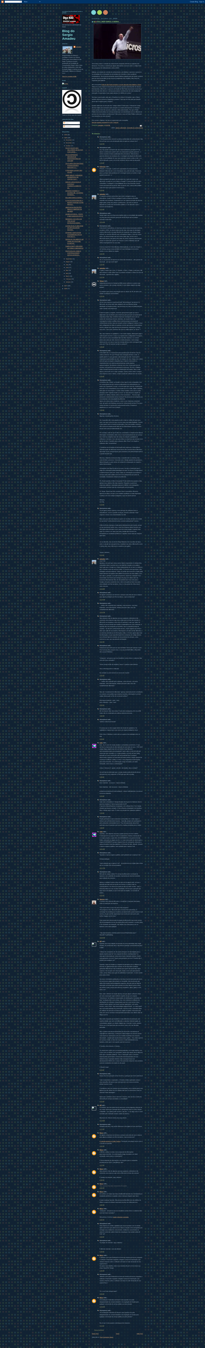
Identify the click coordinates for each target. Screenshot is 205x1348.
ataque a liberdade (121, 127)
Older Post (140, 1333)
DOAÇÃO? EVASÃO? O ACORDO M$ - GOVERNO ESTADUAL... (74, 192)
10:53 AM (102, 222)
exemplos (126, 1217)
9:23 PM (102, 144)
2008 (65, 137)
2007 (65, 285)
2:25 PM (102, 264)
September (69, 259)
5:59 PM (102, 1219)
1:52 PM (102, 1146)
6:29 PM (102, 296)
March (68, 276)
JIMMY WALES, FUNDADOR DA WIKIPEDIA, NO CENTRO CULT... (73, 177)
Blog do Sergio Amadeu (68, 34)
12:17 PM (102, 868)
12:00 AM (102, 1306)
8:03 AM (102, 1070)
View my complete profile (69, 76)
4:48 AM (102, 347)
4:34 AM (102, 739)
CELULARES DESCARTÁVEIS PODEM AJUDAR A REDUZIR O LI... (74, 165)
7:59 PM (102, 716)
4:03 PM (102, 895)
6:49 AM (102, 376)
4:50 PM (102, 705)
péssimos (120, 1217)
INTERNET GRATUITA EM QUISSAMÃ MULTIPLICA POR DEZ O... (73, 234)
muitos (115, 1217)
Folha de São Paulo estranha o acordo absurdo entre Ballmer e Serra (121, 84)
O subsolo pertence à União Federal (110, 1141)
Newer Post (95, 1333)
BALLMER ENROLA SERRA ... (74, 197)
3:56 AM (102, 1237)
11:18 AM (102, 589)
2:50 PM (102, 675)
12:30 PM (102, 612)
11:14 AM (102, 1120)
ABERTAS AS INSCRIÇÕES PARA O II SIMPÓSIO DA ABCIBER (73, 209)
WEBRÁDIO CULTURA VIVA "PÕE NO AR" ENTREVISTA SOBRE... (73, 221)
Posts (67, 123)
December (69, 140)
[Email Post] (141, 125)
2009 (65, 134)
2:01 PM (102, 642)
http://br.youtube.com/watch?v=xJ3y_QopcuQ (105, 122)
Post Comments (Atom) (106, 1337)
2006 (65, 288)
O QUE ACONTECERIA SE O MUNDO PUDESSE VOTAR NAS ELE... (74, 202)
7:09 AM (102, 410)
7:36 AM (102, 828)
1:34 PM (102, 1270)
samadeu (102, 194)
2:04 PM (102, 254)
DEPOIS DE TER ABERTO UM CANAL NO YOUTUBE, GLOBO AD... (74, 241)
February (68, 279)
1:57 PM (102, 1165)
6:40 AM (102, 190)
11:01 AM (102, 849)
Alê (101, 941)
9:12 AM (102, 209)
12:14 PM (102, 599)
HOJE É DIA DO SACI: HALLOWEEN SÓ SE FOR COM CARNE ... (74, 150)
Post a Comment (99, 1330)
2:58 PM (102, 1180)
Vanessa (102, 899)
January (68, 282)
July (67, 264)
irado (101, 742)
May (67, 270)
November (69, 143)
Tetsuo (102, 281)
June (67, 267)
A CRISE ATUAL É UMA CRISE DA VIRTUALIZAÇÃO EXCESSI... (74, 228)
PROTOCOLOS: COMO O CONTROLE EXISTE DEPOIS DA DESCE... (73, 253)
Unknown (103, 166)
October (68, 145)
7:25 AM (102, 813)
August (68, 261)
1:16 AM (102, 163)
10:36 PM (102, 937)
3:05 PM (102, 1188)
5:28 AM (102, 1251)
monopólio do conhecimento (135, 127)
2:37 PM (102, 277)
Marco (101, 1133)
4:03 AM (102, 1294)
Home (117, 1333)
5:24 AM (102, 796)
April (67, 273)
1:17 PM (102, 1129)
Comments (68, 126)
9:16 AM (102, 504)
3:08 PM (102, 1205)
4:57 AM (102, 1326)
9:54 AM (102, 555)
